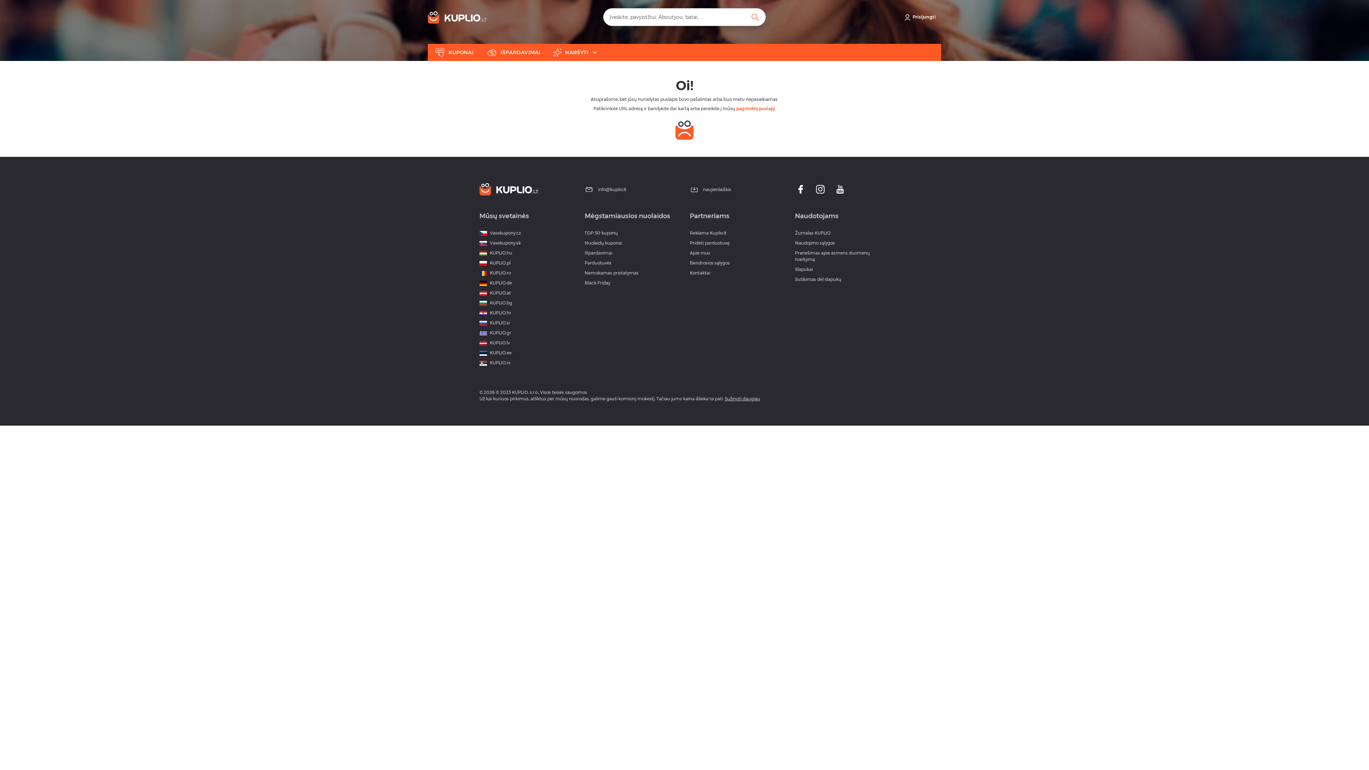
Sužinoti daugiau (742, 398)
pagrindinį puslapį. (756, 108)
